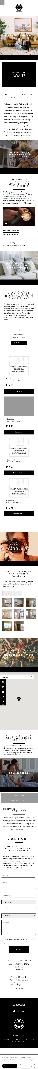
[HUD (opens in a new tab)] (14, 1011)
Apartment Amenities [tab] (10, 234)
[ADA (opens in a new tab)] (19, 1011)
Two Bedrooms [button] (19, 338)
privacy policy (31, 939)
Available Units (18, 432)
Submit (18, 949)
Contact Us (19, 391)
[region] (19, 1061)
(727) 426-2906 (19, 989)
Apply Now (19, 795)
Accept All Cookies (9, 1066)
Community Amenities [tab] (11, 230)
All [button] (19, 330)
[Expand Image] (7, 602)
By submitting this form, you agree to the (16, 939)
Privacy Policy (19, 1036)
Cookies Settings (27, 1066)
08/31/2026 (17, 343)
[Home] (19, 8)
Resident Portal (19, 800)
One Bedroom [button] (19, 334)
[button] (2, 2)
